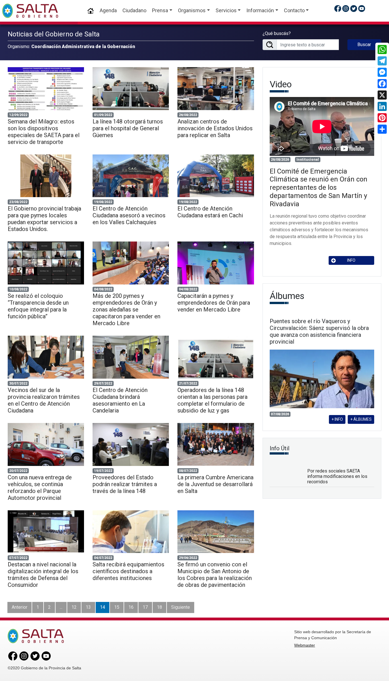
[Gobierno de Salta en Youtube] (361, 8)
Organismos (192, 10)
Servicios (226, 10)
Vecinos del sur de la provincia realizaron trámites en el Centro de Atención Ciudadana (44, 400)
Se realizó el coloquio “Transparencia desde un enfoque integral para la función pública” (38, 306)
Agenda (108, 10)
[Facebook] (382, 83)
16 (131, 607)
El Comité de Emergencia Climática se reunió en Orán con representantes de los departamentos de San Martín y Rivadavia (318, 187)
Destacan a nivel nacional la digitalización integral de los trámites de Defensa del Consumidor (43, 574)
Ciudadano (134, 10)
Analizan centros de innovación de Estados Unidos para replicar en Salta (215, 128)
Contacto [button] (294, 10)
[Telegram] (382, 61)
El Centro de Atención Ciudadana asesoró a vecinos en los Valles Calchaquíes (129, 215)
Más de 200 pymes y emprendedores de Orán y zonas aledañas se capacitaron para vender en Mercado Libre (126, 309)
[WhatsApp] (382, 49)
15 (116, 607)
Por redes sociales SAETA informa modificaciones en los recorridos (337, 476)
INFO (351, 260)
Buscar (364, 44)
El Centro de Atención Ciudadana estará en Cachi (210, 212)
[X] (382, 95)
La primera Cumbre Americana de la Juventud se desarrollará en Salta (215, 484)
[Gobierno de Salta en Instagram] (345, 8)
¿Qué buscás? (277, 33)
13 (88, 607)
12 (74, 607)
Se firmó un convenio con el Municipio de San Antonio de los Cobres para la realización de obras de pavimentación (214, 574)
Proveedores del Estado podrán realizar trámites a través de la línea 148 (125, 484)
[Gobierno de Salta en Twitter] (353, 8)
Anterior (19, 607)
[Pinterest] (382, 117)
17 (145, 607)
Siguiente (180, 607)
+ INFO (337, 419)
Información (260, 10)
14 (102, 607)
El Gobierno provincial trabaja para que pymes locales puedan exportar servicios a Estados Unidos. (44, 218)
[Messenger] (382, 72)
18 (159, 607)
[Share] (382, 129)
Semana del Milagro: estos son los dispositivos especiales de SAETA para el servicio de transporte (43, 131)
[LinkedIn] (382, 106)
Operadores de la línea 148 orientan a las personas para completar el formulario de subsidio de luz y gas (212, 400)
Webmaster (304, 645)
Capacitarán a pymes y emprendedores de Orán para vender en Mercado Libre (213, 302)
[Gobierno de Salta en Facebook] (337, 8)
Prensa (160, 10)
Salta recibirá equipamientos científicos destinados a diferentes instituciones (128, 571)
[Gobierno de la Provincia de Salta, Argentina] (30, 10)
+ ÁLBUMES (361, 419)
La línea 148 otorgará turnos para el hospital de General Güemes (128, 128)
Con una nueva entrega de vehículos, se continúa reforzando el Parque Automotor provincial (40, 487)
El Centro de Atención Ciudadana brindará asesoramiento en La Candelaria (120, 400)
